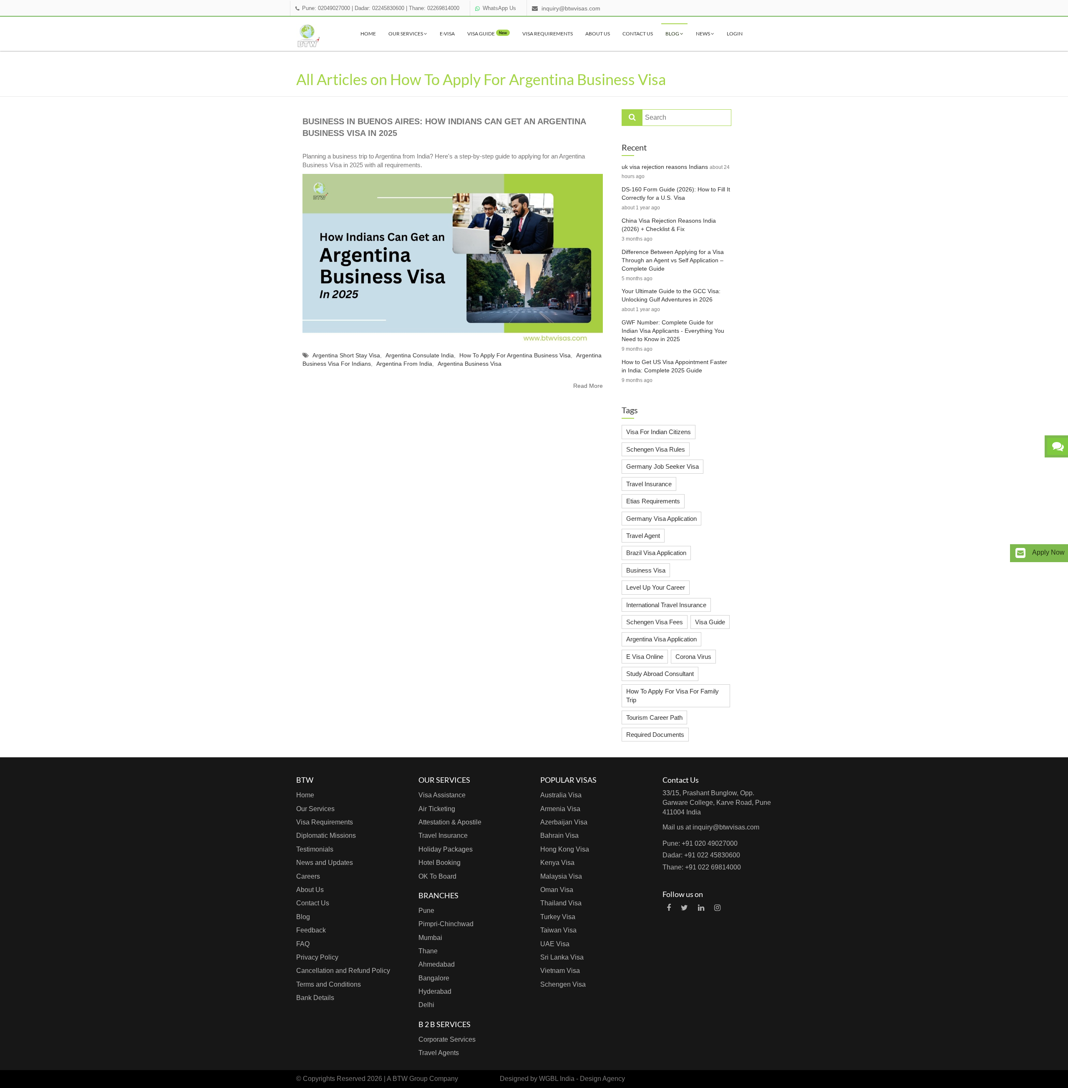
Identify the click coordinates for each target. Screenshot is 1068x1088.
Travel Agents (438, 1052)
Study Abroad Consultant (660, 673)
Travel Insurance (649, 483)
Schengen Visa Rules (655, 449)
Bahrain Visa (559, 835)
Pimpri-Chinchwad (446, 923)
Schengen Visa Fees (654, 622)
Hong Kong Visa (564, 849)
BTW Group (410, 1078)
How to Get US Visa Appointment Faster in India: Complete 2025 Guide (674, 366)
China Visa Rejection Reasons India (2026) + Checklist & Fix (669, 224)
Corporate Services (447, 1039)
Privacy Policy (317, 957)
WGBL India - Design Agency (582, 1078)
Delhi (426, 1004)
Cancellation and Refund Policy (343, 970)
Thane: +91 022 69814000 (701, 867)
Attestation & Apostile (449, 822)
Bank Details (315, 997)
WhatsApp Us (499, 8)
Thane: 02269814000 (434, 8)
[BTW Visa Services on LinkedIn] (701, 908)
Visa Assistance (442, 795)
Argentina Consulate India (419, 355)
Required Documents (655, 734)
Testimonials (314, 849)
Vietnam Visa (560, 970)
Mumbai (430, 937)
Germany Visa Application (661, 518)
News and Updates (324, 862)
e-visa (447, 33)
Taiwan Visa (558, 930)
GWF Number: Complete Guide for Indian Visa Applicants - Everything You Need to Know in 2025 (673, 330)
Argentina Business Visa (469, 363)
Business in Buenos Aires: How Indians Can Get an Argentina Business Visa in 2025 (444, 127)
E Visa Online (644, 656)
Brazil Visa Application (656, 552)
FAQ (303, 943)
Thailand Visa (561, 903)
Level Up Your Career (655, 587)
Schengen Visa (563, 984)
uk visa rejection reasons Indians (665, 166)
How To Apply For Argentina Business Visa (515, 355)
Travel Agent (643, 535)
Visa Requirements (547, 33)
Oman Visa (556, 889)
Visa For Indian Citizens (658, 431)
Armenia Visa (560, 808)
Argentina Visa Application (661, 639)
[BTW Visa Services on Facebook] (668, 908)
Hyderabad (434, 991)
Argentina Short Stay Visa (346, 355)
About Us (597, 33)
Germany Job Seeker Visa (662, 466)
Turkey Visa (557, 916)
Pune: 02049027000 (326, 8)
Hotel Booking (439, 862)
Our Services (406, 33)
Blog (672, 33)
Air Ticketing (436, 808)
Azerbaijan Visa (563, 822)
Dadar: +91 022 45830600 (701, 855)
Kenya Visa (557, 862)
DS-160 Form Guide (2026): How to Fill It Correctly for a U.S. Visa (676, 193)
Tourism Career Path (654, 717)
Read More (588, 385)
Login (735, 33)
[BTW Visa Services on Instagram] (717, 908)
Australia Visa (561, 795)
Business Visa (645, 570)
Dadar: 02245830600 (379, 8)
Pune (426, 910)
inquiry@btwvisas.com (571, 8)
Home (368, 33)
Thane (428, 951)
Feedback (311, 930)
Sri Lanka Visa (562, 957)
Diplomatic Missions (326, 835)
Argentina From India (404, 363)
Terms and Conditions (328, 984)
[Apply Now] (1020, 553)
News (703, 33)
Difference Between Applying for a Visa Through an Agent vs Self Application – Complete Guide (673, 260)
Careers (308, 876)
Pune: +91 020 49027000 (700, 843)
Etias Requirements (653, 501)
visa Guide (487, 33)
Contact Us (637, 33)
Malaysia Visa (561, 876)
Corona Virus (693, 656)
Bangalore (433, 978)
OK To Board (437, 876)
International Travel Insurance (666, 604)
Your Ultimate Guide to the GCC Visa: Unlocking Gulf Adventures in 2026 (671, 295)
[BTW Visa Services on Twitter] (684, 908)
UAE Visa (554, 943)
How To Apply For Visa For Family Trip (672, 696)
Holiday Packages (445, 849)
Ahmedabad (436, 964)
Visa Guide (710, 622)
